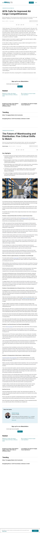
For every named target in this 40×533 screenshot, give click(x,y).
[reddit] (21, 24)
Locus (29, 416)
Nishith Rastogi (5, 146)
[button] (3, 2)
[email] (23, 24)
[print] (37, 24)
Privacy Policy (4, 531)
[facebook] (16, 24)
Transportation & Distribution (8, 130)
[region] (20, 531)
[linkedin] (18, 24)
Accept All (35, 530)
